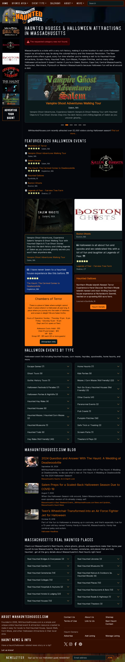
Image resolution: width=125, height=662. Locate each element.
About (67, 3)
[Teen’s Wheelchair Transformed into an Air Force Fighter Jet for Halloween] (32, 514)
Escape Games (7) (35, 366)
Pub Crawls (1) (84, 411)
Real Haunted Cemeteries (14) (41, 573)
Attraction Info (48, 341)
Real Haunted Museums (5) (90, 566)
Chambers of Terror (37, 146)
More (79, 3)
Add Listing (90, 636)
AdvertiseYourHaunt (11, 113)
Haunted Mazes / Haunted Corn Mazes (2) (45, 416)
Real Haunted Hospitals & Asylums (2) (45, 587)
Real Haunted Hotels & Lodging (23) (44, 594)
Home (5, 3)
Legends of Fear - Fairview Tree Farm (45, 190)
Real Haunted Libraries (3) (89, 559)
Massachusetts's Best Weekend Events (57, 502)
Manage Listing (113, 636)
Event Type (38, 3)
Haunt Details (98, 307)
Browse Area (19, 3)
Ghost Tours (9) (34, 373)
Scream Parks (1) (85, 432)
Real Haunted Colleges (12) (40, 580)
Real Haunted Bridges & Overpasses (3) (45, 559)
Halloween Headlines (50, 531)
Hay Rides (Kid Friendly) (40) (40, 439)
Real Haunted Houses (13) (39, 601)
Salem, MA (48, 216)
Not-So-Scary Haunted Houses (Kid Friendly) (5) (94, 389)
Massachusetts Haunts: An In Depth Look (58, 479)
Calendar (55, 3)
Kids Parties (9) (84, 373)
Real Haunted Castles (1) (39, 566)
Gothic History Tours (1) (38, 380)
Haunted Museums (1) (37, 425)
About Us (89, 617)
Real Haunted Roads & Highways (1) (94, 597)
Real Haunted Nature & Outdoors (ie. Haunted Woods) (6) (94, 574)
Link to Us (89, 621)
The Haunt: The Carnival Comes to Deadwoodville (51, 168)
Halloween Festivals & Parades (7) (43, 387)
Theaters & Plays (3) (87, 439)
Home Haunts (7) (85, 366)
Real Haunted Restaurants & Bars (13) (95, 590)
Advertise (68, 636)
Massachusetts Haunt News (53, 505)
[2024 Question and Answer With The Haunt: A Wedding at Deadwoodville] (32, 461)
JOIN (109, 657)
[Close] (117, 657)
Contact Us (69, 617)
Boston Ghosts (35, 183)
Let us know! (7, 650)
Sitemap (109, 617)
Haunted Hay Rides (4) (38, 401)
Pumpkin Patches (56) (87, 418)
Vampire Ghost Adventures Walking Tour (73, 103)
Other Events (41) (85, 397)
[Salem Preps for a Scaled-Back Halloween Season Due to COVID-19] (32, 488)
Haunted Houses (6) (37, 408)
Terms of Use (70, 621)
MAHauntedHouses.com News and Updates (92, 502)
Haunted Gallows (36, 175)
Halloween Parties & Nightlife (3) (42, 394)
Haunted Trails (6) (35, 432)
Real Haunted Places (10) (89, 583)
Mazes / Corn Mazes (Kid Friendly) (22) (95, 380)
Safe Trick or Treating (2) (89, 425)
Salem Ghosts (34, 160)
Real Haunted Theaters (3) (90, 604)
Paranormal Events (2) (88, 404)
